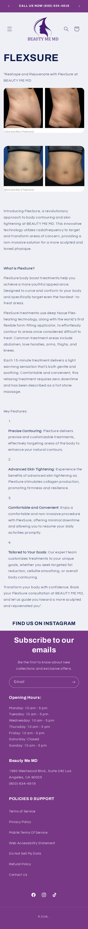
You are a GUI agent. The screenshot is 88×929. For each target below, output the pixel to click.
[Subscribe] (73, 682)
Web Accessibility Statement (32, 843)
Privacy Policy (20, 822)
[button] (9, 29)
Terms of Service (22, 811)
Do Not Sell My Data (25, 853)
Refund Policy (20, 864)
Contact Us (18, 874)
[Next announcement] (79, 6)
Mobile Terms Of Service (28, 832)
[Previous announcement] (9, 6)
